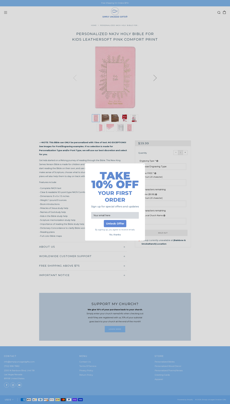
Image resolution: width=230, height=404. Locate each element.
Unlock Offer (115, 223)
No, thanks (115, 234)
